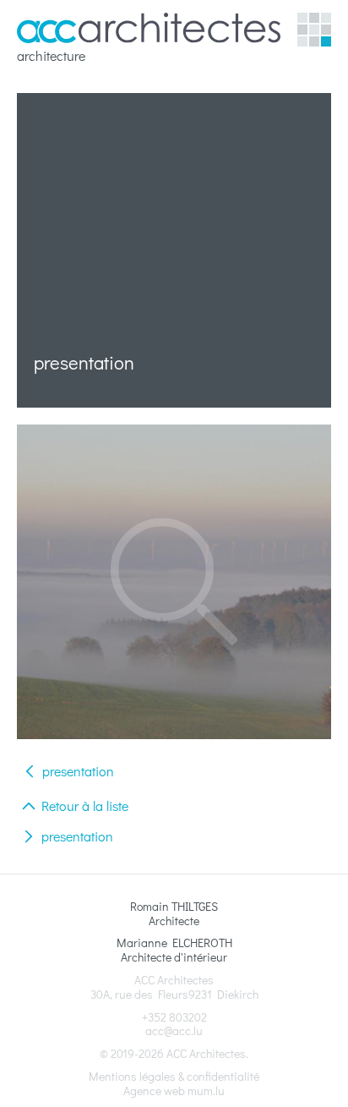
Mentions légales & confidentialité (174, 1076)
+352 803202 (174, 1017)
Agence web (154, 1090)
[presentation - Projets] (174, 582)
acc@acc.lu (174, 1030)
